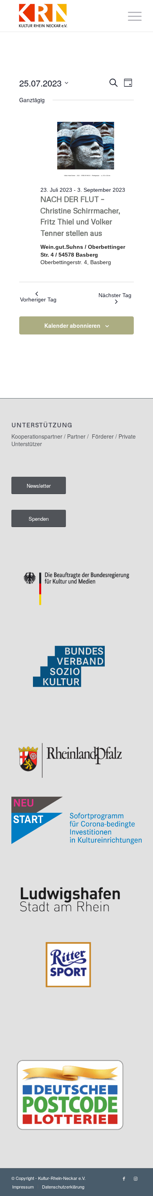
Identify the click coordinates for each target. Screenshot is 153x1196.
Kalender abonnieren (72, 325)
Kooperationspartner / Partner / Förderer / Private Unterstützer (73, 439)
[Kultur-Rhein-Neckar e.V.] (63, 15)
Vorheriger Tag (38, 299)
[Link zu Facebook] (124, 1178)
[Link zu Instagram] (136, 1178)
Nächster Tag (114, 295)
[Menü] (131, 15)
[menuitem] (131, 15)
